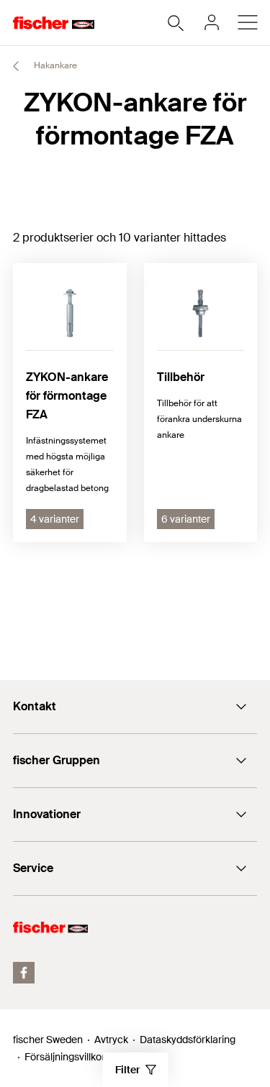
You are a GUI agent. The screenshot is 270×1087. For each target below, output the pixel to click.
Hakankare (54, 65)
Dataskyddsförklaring (187, 1039)
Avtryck (111, 1039)
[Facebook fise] (24, 972)
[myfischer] (212, 22)
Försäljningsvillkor (64, 1056)
